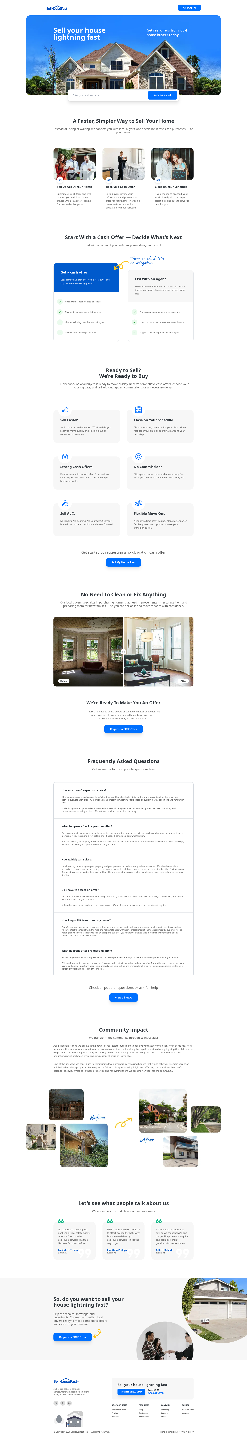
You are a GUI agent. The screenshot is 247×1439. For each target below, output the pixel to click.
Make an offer (188, 1410)
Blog (141, 1410)
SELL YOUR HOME (119, 1405)
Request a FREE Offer (123, 729)
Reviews (115, 1416)
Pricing (115, 1413)
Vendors (185, 1413)
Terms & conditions (168, 1431)
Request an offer (119, 1410)
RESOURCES (144, 1405)
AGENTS (185, 1405)
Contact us (143, 1413)
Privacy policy (187, 1431)
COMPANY (165, 1405)
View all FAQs (123, 997)
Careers (164, 1413)
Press (163, 1416)
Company (165, 1410)
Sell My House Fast (123, 562)
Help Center (144, 1416)
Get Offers (189, 7)
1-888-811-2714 (156, 1393)
